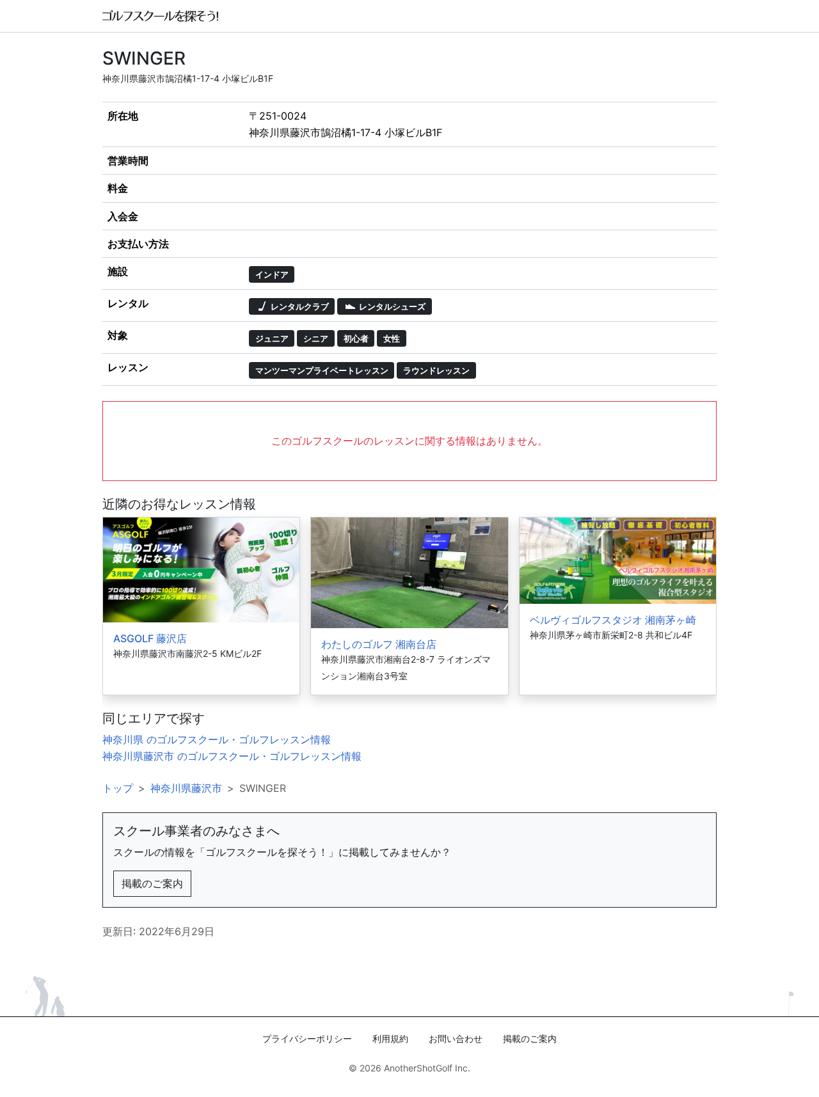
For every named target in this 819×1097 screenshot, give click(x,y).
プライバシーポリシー (307, 1038)
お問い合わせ (455, 1038)
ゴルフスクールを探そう (160, 16)
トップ (117, 788)
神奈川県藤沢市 (186, 788)
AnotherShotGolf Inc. (427, 1067)
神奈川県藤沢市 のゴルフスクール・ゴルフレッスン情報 (232, 756)
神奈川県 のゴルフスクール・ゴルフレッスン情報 (216, 739)
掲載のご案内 (152, 883)
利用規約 (390, 1038)
